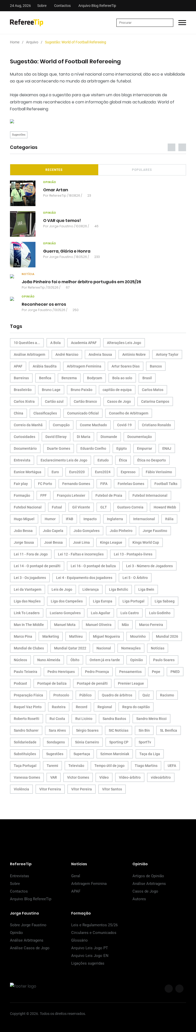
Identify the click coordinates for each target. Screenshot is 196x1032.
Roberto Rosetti (26, 719)
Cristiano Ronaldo (156, 425)
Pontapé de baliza (52, 683)
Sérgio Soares (87, 730)
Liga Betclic (118, 589)
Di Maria (83, 437)
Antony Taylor (167, 354)
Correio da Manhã (28, 425)
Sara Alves (57, 730)
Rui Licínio (83, 719)
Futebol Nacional (28, 507)
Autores (139, 899)
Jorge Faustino (61, 226)
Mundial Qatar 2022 (70, 648)
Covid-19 (124, 425)
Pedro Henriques (61, 672)
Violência (21, 789)
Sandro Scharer (26, 730)
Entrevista (22, 460)
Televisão (76, 766)
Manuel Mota (65, 625)
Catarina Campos (155, 401)
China (18, 413)
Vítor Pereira (81, 789)
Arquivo (32, 42)
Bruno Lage (51, 390)
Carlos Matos (152, 390)
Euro (55, 472)
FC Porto (45, 484)
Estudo (103, 460)
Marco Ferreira (151, 625)
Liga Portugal (133, 601)
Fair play (21, 484)
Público (85, 695)
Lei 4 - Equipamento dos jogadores (84, 578)
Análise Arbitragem (29, 354)
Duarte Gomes (58, 448)
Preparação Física (28, 695)
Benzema (69, 378)
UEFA (172, 766)
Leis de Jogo (62, 589)
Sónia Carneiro (87, 742)
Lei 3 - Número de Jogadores (149, 566)
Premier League (131, 683)
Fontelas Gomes (131, 484)
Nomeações (131, 648)
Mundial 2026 (167, 636)
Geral (75, 876)
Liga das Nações (27, 601)
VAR (53, 777)
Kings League (111, 542)
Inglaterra (115, 519)
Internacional (144, 519)
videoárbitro (161, 777)
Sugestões (19, 134)
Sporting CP (118, 742)
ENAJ (166, 448)
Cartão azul (54, 401)
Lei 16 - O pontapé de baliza (93, 566)
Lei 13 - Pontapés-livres (133, 554)
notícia (28, 274)
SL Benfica (168, 730)
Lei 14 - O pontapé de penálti (37, 566)
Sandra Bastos (114, 719)
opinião (49, 182)
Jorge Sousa (24, 542)
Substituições (25, 754)
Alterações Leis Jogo (124, 343)
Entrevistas (19, 876)
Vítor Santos (112, 789)
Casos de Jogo (119, 401)
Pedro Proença (97, 672)
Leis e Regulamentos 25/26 (94, 925)
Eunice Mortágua (27, 472)
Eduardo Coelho (93, 448)
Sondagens (56, 742)
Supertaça (82, 754)
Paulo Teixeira (25, 672)
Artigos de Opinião (148, 876)
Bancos (156, 366)
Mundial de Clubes (29, 648)
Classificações (45, 413)
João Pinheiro (121, 531)
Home (14, 42)
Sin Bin (144, 730)
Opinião (136, 660)
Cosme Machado (93, 425)
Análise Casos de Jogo (30, 948)
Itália (169, 519)
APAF (18, 366)
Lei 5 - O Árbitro (135, 578)
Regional (104, 707)
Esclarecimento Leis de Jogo (64, 460)
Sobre (41, 6)
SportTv (145, 742)
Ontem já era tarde (105, 660)
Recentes (54, 170)
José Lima (81, 542)
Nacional (103, 648)
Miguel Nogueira (106, 636)
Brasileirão (23, 390)
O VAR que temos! (62, 220)
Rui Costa (57, 719)
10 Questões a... (27, 343)
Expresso (128, 472)
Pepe (156, 672)
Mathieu (76, 636)
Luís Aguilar (100, 613)
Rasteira (59, 707)
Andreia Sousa (100, 354)
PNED (175, 672)
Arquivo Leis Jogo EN (89, 955)
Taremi (52, 766)
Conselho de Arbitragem (128, 413)
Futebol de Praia (108, 495)
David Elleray (56, 437)
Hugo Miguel (24, 519)
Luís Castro (129, 613)
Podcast (20, 683)
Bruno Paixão (81, 390)
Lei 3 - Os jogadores (30, 578)
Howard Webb (165, 507)
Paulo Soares (164, 660)
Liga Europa (102, 601)
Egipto (121, 448)
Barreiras (21, 378)
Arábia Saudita (45, 366)
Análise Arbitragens (149, 883)
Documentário (25, 448)
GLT (103, 507)
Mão (125, 625)
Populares (142, 170)
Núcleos (20, 660)
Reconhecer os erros (44, 304)
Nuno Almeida (48, 660)
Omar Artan (55, 190)
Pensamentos (130, 672)
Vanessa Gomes (27, 777)
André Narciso (66, 354)
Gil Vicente (81, 507)
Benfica (45, 378)
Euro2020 (77, 472)
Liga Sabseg (165, 601)
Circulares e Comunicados (93, 932)
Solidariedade (25, 742)
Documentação (139, 437)
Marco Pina (23, 636)
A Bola (55, 343)
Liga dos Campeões (67, 601)
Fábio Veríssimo (159, 472)
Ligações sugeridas (87, 963)
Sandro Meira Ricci (151, 719)
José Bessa (53, 542)
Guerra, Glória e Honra (66, 251)
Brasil (147, 378)
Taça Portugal (25, 766)
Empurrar (144, 448)
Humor (50, 519)
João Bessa (23, 531)
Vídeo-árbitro (130, 777)
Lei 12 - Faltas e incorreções (81, 554)
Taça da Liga (149, 754)
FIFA (103, 484)
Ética (123, 460)
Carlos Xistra (24, 401)
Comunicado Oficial (83, 413)
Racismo (167, 695)
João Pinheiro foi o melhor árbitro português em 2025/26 (81, 281)
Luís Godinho (159, 613)
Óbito (74, 660)
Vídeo (104, 777)
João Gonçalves (87, 531)
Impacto (90, 519)
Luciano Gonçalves (65, 613)
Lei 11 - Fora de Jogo (31, 554)
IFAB (69, 519)
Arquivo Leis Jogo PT (89, 948)
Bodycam (94, 378)
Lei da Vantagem (27, 589)
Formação (22, 495)
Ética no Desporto (151, 460)
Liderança (90, 589)
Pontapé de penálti (92, 683)
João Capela (53, 531)
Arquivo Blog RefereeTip (97, 6)
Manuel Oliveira (99, 625)
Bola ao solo (122, 378)
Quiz (146, 695)
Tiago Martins (146, 766)
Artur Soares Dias (126, 366)
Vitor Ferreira (50, 789)
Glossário (79, 940)
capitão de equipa (117, 390)
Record (81, 707)
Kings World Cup (145, 542)
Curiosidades (24, 437)
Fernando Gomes (76, 484)
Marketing (50, 636)
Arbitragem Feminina (84, 366)
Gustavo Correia (130, 507)
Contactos (62, 6)
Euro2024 (103, 472)
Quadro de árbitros (117, 695)
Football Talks (165, 484)
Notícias (157, 648)
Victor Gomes (78, 777)
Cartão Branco (85, 401)
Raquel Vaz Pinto (28, 707)
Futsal (57, 507)
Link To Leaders (27, 613)
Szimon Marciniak (114, 754)
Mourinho (138, 636)
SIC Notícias (118, 730)
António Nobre (134, 354)
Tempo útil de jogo (109, 766)
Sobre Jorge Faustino (28, 925)
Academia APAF (84, 343)
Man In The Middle (29, 625)
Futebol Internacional (149, 495)
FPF (43, 495)
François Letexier (71, 495)
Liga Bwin (146, 589)
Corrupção (61, 425)
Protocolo (61, 695)
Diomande (109, 437)
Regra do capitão (136, 707)
